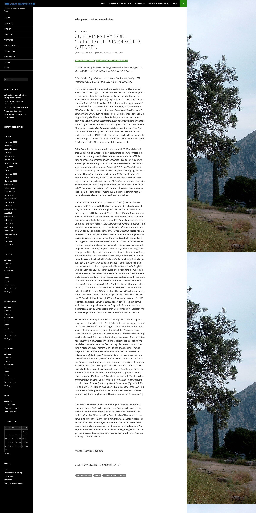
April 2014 (8, 245)
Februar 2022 (9, 188)
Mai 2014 (8, 241)
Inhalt (7, 18)
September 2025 (10, 149)
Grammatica (9, 57)
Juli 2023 (8, 177)
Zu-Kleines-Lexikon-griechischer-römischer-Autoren (108, 41)
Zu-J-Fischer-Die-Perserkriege (16, 107)
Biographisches (84, 475)
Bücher (7, 29)
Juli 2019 (8, 206)
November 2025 (10, 145)
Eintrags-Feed (9, 404)
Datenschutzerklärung (158, 3)
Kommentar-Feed (11, 408)
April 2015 (8, 227)
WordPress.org (10, 411)
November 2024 (10, 163)
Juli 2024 (8, 170)
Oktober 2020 (10, 199)
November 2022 (10, 181)
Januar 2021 (9, 195)
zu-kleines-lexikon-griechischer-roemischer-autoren (101, 60)
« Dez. (7, 453)
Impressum (140, 3)
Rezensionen (81, 31)
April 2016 (8, 223)
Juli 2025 (8, 152)
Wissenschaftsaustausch (120, 3)
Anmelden (8, 401)
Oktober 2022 (10, 184)
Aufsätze (8, 34)
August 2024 (9, 167)
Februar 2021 (9, 192)
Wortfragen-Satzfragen (13, 111)
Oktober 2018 (10, 209)
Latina (7, 68)
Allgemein (8, 23)
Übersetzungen (11, 46)
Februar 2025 (9, 156)
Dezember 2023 (10, 174)
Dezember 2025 (10, 142)
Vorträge (8, 40)
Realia (7, 62)
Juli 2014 (8, 238)
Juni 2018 (8, 213)
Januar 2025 (9, 160)
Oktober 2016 (10, 216)
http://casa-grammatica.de (19, 3)
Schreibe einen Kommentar (110, 53)
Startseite (101, 3)
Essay (97, 475)
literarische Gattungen (114, 475)
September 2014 (10, 234)
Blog (175, 3)
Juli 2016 (8, 220)
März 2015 (8, 231)
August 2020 (9, 202)
